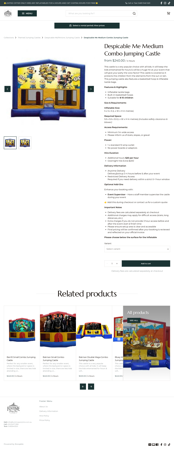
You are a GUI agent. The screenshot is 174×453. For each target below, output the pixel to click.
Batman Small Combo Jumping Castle (53, 358)
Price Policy (44, 420)
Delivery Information (48, 411)
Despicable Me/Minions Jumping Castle (62, 38)
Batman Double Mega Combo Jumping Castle (93, 358)
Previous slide (83, 387)
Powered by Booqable (13, 444)
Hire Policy (44, 416)
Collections (9, 38)
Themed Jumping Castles (29, 38)
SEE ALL (134, 320)
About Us (43, 406)
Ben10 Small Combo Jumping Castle (21, 358)
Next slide (91, 387)
